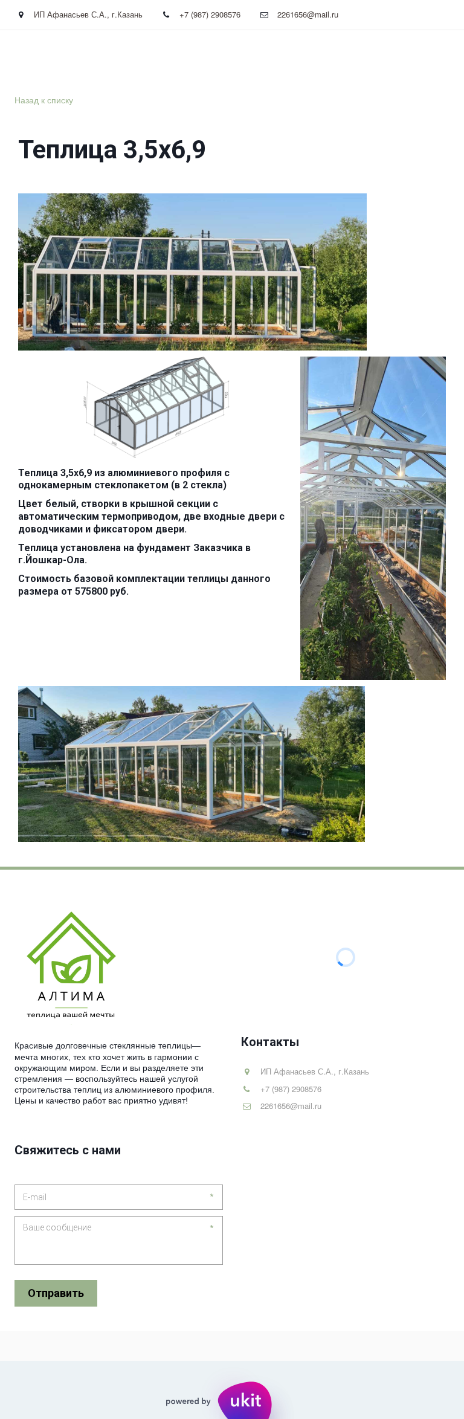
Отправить (56, 1293)
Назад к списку (43, 100)
